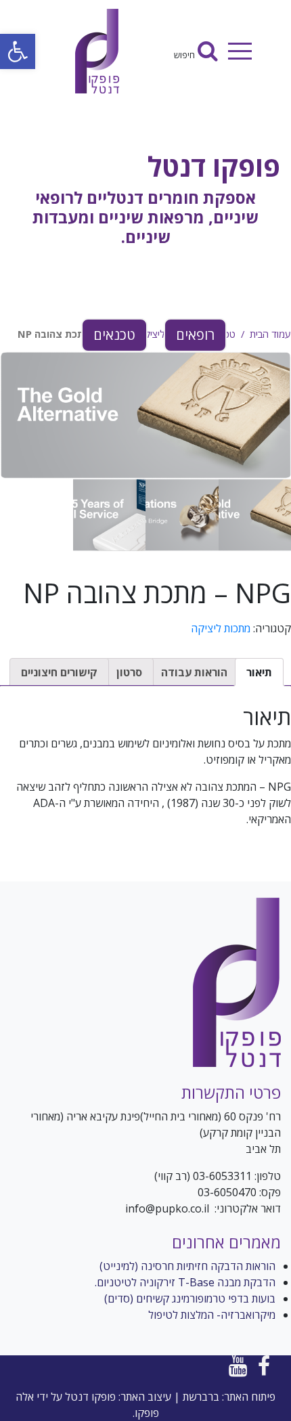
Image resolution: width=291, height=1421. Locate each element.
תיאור (259, 672)
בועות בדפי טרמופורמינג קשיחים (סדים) (189, 1298)
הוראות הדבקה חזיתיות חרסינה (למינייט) (187, 1266)
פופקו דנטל (214, 166)
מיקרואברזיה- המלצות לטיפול (211, 1314)
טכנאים (114, 335)
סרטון (129, 672)
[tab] (259, 672)
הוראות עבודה (194, 672)
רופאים (195, 335)
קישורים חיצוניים (59, 672)
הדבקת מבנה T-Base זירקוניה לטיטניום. (185, 1282)
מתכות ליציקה (220, 628)
